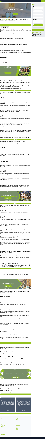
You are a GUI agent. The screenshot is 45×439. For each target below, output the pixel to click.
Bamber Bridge (3, 434)
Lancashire (17, 430)
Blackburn (2, 426)
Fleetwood (17, 427)
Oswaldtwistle (3, 425)
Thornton (17, 426)
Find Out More (15, 203)
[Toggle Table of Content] (7, 27)
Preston (2, 433)
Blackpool (17, 429)
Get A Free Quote (16, 413)
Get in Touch (15, 90)
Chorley (17, 419)
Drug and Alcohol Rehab (5, 19)
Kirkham (17, 420)
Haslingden (2, 427)
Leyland (17, 418)
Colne (2, 424)
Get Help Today (15, 139)
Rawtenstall (2, 428)
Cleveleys (17, 428)
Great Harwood (3, 418)
